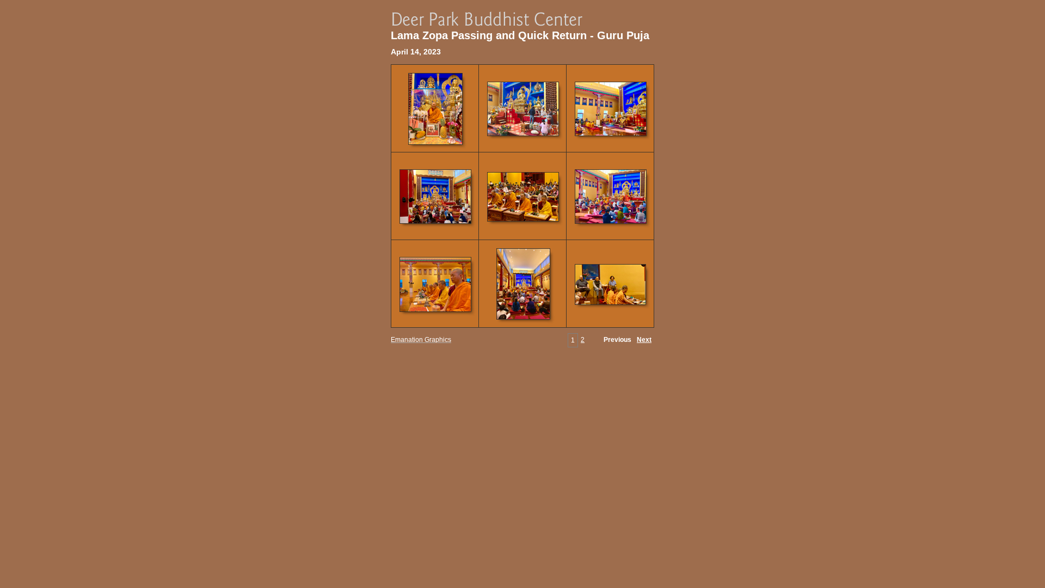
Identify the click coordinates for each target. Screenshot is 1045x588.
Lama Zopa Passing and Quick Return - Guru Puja (520, 35)
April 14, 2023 (416, 51)
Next (644, 340)
